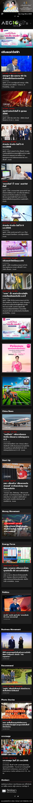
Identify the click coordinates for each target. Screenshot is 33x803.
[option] (16, 526)
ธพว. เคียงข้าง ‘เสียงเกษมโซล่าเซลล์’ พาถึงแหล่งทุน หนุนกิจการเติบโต (16, 471)
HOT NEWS (6, 73)
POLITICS (20, 73)
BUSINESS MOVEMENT (8, 650)
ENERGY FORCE (7, 258)
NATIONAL (12, 108)
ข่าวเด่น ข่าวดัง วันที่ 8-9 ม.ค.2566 (16, 213)
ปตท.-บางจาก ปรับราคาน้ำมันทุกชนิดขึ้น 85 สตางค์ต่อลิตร (16, 555)
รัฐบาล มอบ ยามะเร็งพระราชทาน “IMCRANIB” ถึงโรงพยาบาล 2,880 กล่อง (16, 603)
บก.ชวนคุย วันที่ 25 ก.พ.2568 (16, 747)
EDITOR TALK (6, 141)
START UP (13, 480)
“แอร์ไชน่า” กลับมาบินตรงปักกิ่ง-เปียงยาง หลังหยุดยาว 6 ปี (16, 422)
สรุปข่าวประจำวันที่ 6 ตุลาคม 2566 (16, 99)
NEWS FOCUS (13, 73)
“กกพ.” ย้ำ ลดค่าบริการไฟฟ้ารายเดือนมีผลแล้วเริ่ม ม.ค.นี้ (16, 281)
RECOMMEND (19, 686)
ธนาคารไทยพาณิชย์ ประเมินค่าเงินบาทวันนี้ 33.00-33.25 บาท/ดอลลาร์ (16, 529)
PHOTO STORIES (7, 720)
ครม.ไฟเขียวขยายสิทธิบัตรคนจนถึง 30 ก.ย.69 (16, 677)
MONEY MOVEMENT (9, 523)
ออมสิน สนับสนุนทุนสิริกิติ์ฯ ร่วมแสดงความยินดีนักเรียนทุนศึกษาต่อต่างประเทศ (16, 711)
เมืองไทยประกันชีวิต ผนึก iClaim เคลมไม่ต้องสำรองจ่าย (16, 640)
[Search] (30, 23)
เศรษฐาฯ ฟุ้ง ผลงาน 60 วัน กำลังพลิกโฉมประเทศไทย (16, 64)
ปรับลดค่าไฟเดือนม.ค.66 (16, 248)
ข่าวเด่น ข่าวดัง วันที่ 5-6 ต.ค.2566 (16, 132)
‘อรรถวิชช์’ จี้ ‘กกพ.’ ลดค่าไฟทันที (16, 172)
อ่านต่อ (12, 87)
